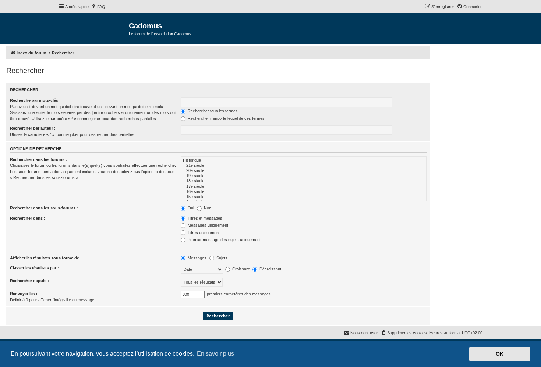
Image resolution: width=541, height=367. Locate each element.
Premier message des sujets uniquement (224, 239)
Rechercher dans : (27, 218)
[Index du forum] (94, 28)
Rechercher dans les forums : (38, 159)
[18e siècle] (303, 181)
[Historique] (303, 160)
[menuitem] (98, 6)
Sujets (221, 258)
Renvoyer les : (24, 293)
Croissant (240, 269)
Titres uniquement (203, 232)
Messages (196, 258)
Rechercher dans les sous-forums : (44, 208)
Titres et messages (204, 218)
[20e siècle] (303, 170)
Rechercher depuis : (29, 280)
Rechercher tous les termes (212, 111)
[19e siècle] (303, 176)
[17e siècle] (303, 186)
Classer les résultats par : (34, 268)
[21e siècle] (303, 165)
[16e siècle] (303, 191)
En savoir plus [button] (215, 353)
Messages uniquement (207, 225)
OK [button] (499, 354)
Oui (190, 208)
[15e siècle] (303, 196)
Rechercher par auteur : (33, 128)
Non (207, 208)
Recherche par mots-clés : (35, 100)
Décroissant (269, 269)
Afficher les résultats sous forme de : (46, 258)
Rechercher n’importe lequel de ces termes (226, 118)
